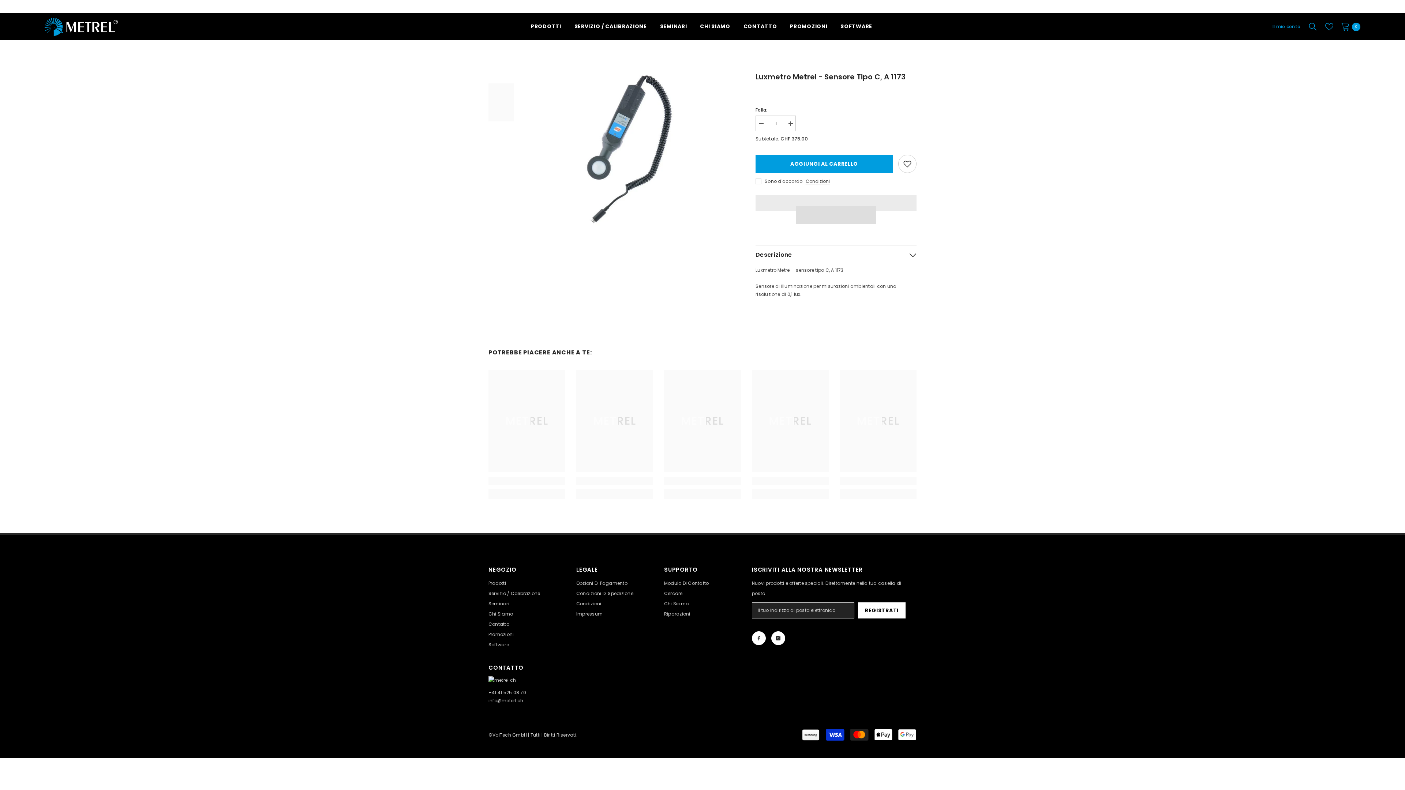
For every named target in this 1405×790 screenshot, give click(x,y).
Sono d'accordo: (784, 181)
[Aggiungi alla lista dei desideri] (907, 164)
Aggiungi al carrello (824, 164)
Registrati (882, 610)
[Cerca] (1313, 26)
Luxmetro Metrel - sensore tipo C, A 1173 (831, 77)
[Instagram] (778, 638)
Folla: (761, 110)
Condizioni (818, 181)
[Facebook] (759, 638)
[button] (836, 215)
